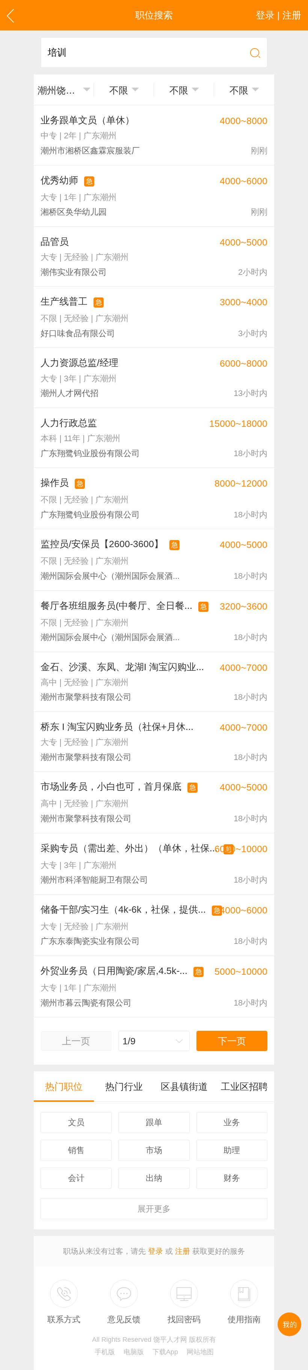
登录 (155, 1251)
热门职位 (64, 1086)
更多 (154, 1209)
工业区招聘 (244, 1086)
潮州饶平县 (59, 90)
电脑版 (134, 1352)
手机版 (105, 1352)
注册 (182, 1251)
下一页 (232, 1041)
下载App (165, 1352)
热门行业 (124, 1086)
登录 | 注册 (278, 15)
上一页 (76, 1041)
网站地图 (200, 1352)
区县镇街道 (184, 1086)
